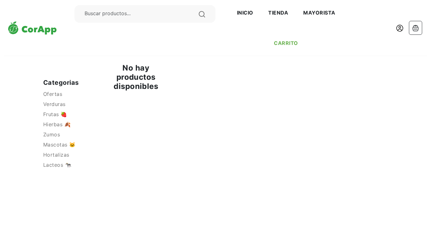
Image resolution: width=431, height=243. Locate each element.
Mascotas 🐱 (59, 144)
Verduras (54, 104)
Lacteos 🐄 (57, 165)
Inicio (245, 12)
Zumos (51, 134)
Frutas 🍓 (55, 114)
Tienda (278, 12)
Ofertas (52, 94)
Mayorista (319, 12)
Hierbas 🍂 (57, 124)
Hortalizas (56, 155)
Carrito (286, 43)
